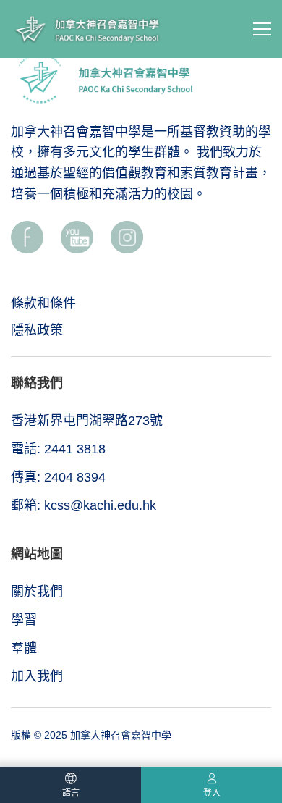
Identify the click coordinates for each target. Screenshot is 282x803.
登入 (212, 793)
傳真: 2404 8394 (58, 477)
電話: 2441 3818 (58, 449)
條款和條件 (43, 303)
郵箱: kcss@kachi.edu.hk (83, 505)
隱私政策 (37, 330)
